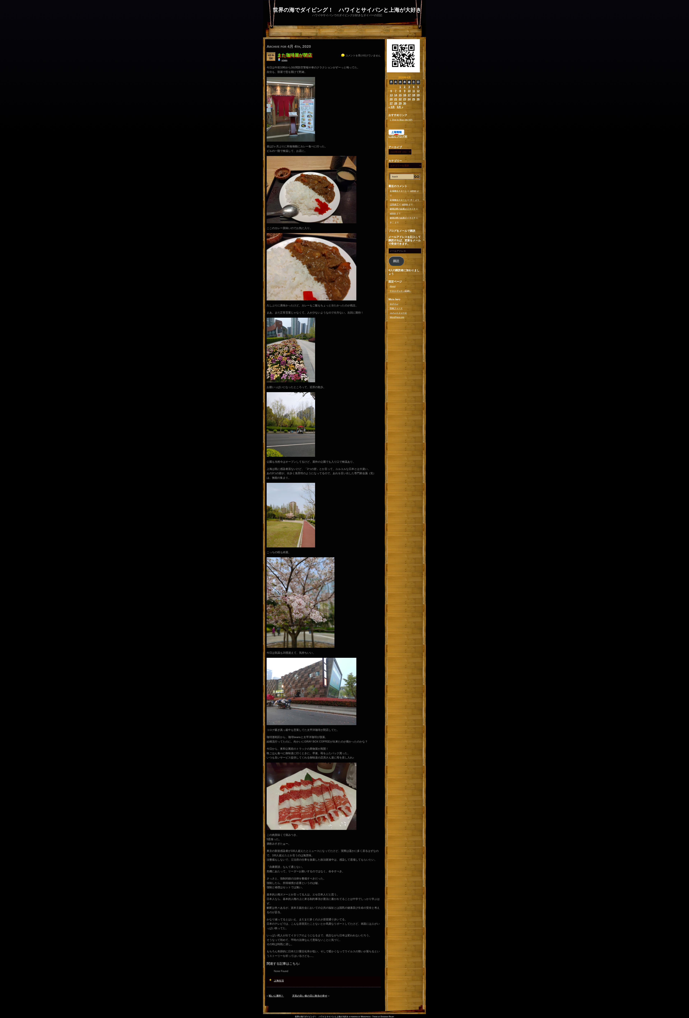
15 (400, 95)
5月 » (400, 107)
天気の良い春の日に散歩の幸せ (309, 995)
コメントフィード (398, 313)
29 (400, 103)
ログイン (394, 304)
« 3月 (391, 107)
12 (418, 90)
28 (395, 103)
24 (409, 99)
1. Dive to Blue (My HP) (401, 120)
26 (418, 99)
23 (404, 99)
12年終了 (394, 204)
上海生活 (279, 980)
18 (413, 95)
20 (391, 99)
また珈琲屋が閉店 (294, 55)
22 (400, 99)
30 (404, 103)
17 (409, 95)
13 (391, 95)
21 (395, 99)
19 (418, 95)
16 (404, 95)
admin (284, 60)
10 (409, 90)
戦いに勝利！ (276, 995)
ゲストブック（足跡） (400, 291)
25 (413, 99)
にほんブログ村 (397, 136)
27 (391, 103)
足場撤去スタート (398, 191)
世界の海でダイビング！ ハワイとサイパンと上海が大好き (347, 10)
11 (413, 90)
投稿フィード (396, 308)
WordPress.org (397, 317)
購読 (396, 261)
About (392, 286)
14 (395, 95)
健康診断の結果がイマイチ (403, 209)
